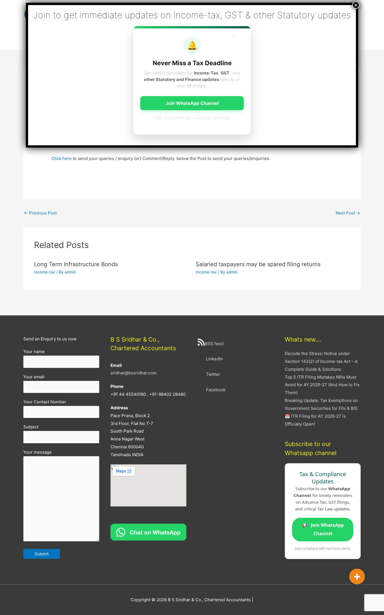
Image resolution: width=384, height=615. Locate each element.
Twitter (213, 374)
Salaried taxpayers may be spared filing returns (258, 264)
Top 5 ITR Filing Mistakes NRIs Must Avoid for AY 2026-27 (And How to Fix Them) (322, 384)
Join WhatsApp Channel (323, 529)
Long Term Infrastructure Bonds (76, 264)
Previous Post (40, 213)
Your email (33, 376)
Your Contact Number (44, 401)
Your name (34, 351)
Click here (61, 158)
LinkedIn (214, 358)
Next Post (348, 213)
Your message (37, 452)
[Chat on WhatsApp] (148, 531)
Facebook (215, 389)
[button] (357, 576)
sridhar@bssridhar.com (133, 373)
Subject (31, 426)
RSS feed (214, 343)
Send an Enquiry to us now (49, 339)
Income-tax (44, 272)
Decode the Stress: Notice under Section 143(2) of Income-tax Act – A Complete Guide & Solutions (321, 361)
